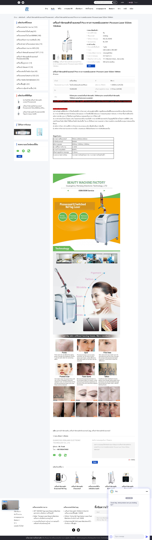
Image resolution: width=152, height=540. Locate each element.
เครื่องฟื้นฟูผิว (21, 84)
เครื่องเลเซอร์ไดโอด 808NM (27, 36)
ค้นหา (114, 2)
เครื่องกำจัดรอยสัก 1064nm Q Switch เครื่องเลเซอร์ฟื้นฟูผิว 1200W (77, 512)
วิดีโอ (59, 8)
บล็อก (131, 8)
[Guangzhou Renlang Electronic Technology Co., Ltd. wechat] (30, 151)
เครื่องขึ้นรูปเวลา (23, 63)
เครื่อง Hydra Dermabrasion (26, 80)
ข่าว (119, 8)
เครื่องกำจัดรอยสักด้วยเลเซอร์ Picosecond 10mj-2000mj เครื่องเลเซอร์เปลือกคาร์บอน (33, 108)
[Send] (146, 536)
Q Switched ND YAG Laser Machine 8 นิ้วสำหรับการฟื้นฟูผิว (78, 522)
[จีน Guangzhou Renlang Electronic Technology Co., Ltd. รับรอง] (22, 132)
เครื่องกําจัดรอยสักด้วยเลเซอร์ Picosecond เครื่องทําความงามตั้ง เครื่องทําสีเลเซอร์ (77, 488)
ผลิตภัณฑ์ (22, 17)
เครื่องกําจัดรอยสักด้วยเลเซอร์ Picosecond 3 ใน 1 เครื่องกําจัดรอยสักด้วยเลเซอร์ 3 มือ (111, 488)
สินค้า (53, 8)
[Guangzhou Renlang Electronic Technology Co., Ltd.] (27, 9)
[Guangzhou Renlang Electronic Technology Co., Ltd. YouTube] (23, 2)
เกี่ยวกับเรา (79, 8)
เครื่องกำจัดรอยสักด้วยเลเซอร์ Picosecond (40, 17)
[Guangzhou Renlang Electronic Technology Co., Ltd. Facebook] (19, 2)
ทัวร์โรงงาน (89, 8)
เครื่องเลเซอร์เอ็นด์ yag (25, 31)
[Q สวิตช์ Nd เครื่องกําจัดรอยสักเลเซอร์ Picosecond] (18, 101)
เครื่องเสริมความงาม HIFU (26, 48)
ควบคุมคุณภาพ (101, 8)
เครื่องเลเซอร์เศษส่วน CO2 (26, 76)
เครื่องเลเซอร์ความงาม (25, 27)
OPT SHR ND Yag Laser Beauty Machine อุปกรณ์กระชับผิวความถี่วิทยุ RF (47, 512)
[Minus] (147, 491)
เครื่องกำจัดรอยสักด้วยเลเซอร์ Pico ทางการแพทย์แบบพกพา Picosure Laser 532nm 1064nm (68, 64)
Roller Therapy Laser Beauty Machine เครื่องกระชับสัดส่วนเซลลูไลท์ (46, 517)
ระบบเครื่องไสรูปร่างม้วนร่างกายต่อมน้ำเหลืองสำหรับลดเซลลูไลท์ (46, 522)
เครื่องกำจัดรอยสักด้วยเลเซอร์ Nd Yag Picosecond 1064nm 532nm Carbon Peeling (60, 488)
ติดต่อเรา (112, 8)
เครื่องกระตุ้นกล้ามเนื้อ (25, 88)
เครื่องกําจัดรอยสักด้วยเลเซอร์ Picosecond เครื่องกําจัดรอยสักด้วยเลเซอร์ (127, 488)
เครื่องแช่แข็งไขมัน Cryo (25, 71)
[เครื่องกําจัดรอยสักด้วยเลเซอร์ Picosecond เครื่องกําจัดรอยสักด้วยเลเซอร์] (127, 477)
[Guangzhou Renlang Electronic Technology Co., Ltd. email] (19, 151)
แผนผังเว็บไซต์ (18, 526)
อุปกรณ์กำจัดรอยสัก (62, 431)
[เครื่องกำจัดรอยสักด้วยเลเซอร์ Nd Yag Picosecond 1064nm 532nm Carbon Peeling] (60, 477)
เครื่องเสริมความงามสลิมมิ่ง (27, 40)
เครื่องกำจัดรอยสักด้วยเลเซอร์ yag (80, 431)
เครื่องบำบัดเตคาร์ (23, 67)
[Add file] (111, 536)
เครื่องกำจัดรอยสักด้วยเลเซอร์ (101, 431)
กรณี (125, 8)
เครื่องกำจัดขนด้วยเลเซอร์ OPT (28, 52)
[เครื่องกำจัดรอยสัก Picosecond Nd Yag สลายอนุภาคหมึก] (18, 113)
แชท (122, 2)
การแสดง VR (68, 8)
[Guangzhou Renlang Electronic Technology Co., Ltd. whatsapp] (24, 151)
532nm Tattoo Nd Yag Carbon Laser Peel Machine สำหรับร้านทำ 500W (78, 517)
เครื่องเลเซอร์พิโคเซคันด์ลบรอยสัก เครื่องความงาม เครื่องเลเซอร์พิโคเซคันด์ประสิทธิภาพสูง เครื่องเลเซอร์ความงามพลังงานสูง (94, 488)
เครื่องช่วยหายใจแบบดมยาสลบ (28, 44)
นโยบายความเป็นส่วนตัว (34, 538)
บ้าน (46, 8)
